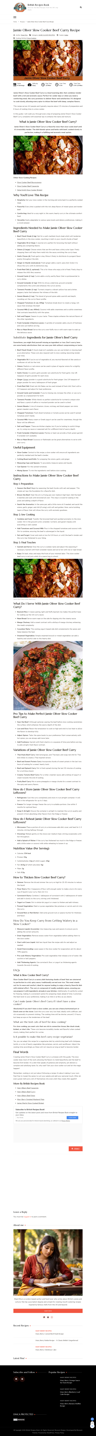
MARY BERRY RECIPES (44, 1331)
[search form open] (81, 7)
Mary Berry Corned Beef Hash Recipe (50, 1334)
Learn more (48, 1311)
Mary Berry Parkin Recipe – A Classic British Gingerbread (57, 1340)
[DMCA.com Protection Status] (19, 1420)
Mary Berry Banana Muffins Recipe (70, 1405)
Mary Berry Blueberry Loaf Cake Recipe (70, 1393)
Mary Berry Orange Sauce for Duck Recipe (70, 1381)
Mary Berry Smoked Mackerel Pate (30, 1099)
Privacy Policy (59, 1433)
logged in (27, 1217)
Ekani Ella (24, 35)
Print (77, 1149)
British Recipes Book (38, 4)
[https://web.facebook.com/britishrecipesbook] (16, 1379)
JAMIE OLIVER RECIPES (46, 35)
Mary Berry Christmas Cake (46, 1350)
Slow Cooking (31, 38)
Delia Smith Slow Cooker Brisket (29, 190)
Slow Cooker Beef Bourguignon (29, 182)
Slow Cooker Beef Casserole (28, 186)
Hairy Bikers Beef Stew (26, 1096)
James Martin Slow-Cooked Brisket (30, 1103)
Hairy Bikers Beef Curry (26, 1092)
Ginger (25, 379)
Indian (66, 35)
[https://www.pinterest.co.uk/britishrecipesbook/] (22, 1379)
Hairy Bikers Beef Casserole (27, 1088)
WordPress (50, 1433)
